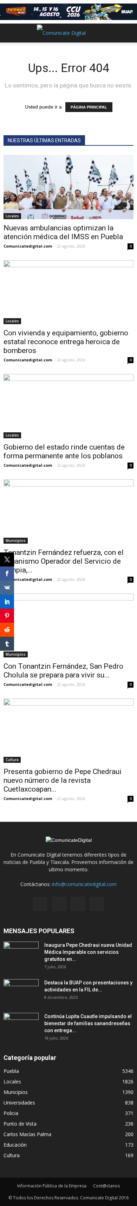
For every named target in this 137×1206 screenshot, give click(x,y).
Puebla (11, 1071)
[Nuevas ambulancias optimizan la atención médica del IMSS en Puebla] (68, 187)
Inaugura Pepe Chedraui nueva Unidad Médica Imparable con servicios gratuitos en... (88, 952)
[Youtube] (97, 904)
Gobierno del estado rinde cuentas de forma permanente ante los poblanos (64, 451)
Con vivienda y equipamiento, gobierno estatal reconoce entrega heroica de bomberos (66, 342)
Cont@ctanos (106, 1186)
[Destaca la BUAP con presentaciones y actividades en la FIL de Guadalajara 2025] (21, 991)
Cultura (12, 759)
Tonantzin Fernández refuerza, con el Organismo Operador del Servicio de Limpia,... (64, 561)
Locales (12, 216)
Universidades (19, 1102)
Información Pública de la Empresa (51, 1186)
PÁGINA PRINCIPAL (89, 107)
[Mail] (59, 904)
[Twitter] (78, 904)
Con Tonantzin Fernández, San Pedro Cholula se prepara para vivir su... (63, 670)
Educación (15, 1144)
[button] (127, 33)
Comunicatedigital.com (28, 246)
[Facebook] (40, 904)
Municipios (16, 540)
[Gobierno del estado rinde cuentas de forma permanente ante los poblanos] (68, 406)
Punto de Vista (20, 1123)
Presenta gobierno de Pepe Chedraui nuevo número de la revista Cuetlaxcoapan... (63, 780)
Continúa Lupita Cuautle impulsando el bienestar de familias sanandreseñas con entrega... (88, 1023)
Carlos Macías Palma (27, 1134)
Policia (11, 1113)
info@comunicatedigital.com (84, 884)
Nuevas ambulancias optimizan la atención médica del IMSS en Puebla (63, 232)
